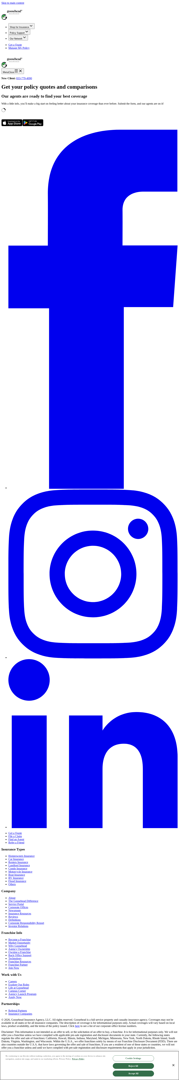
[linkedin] (93, 827)
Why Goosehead (17, 945)
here (77, 1025)
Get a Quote (15, 44)
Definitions (14, 919)
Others (12, 884)
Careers (12, 981)
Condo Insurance (17, 868)
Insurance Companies (20, 1013)
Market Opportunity (19, 942)
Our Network (16, 38)
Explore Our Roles (18, 984)
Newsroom (14, 910)
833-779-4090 (24, 78)
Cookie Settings (133, 1058)
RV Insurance (16, 877)
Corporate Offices (18, 907)
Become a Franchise (19, 939)
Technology (15, 958)
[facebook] (93, 487)
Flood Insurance (17, 881)
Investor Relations (18, 926)
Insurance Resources (19, 913)
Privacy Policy (78, 1059)
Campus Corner (17, 990)
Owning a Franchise (19, 952)
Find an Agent (16, 839)
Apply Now (15, 997)
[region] (89, 1065)
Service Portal (16, 904)
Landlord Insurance (19, 865)
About (11, 897)
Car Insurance (16, 859)
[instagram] (93, 657)
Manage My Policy (19, 47)
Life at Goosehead (18, 987)
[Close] (173, 1065)
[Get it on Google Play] (32, 125)
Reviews (13, 916)
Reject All (133, 1066)
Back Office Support (19, 955)
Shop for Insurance (19, 27)
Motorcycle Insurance (20, 871)
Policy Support (17, 33)
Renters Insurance (18, 862)
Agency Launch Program (22, 994)
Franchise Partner (18, 964)
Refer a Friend (16, 842)
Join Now (13, 967)
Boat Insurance (16, 874)
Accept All (133, 1073)
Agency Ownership (19, 949)
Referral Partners (17, 1010)
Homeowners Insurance (21, 855)
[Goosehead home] (89, 12)
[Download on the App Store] (11, 125)
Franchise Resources (19, 961)
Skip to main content (12, 2)
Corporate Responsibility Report (26, 922)
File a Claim (15, 836)
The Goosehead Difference (23, 901)
